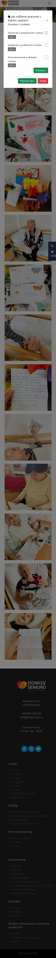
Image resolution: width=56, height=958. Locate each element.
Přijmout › (40, 70)
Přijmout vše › (27, 80)
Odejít (43, 80)
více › (11, 37)
